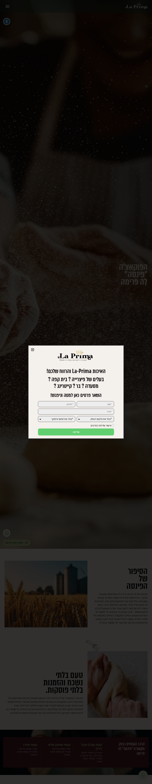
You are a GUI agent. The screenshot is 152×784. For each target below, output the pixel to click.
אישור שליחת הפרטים (101, 425)
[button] (32, 350)
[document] (76, 392)
